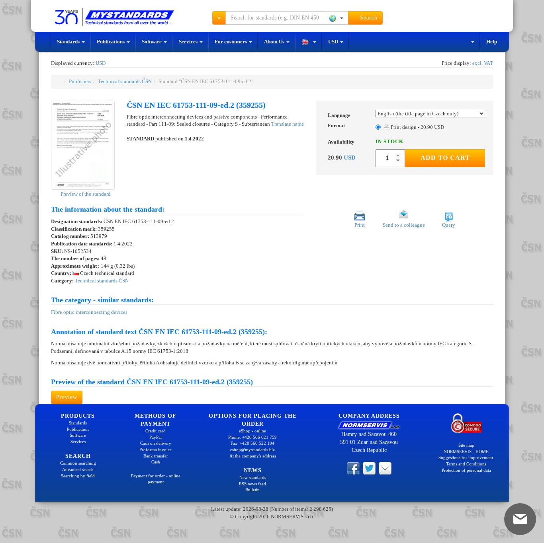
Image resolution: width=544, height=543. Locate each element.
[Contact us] (385, 467)
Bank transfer (155, 455)
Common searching (78, 463)
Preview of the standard (85, 194)
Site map (466, 445)
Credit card (155, 430)
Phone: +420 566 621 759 (252, 437)
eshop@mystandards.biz (252, 449)
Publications (111, 42)
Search (368, 18)
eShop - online (252, 430)
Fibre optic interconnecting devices (89, 312)
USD (333, 42)
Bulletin (252, 489)
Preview (66, 397)
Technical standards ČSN (125, 81)
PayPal (155, 437)
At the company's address (252, 455)
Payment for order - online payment (155, 479)
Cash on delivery (155, 443)
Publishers (80, 81)
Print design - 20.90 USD (416, 127)
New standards (252, 477)
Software (152, 42)
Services (189, 42)
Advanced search (78, 469)
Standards (69, 42)
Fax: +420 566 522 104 (252, 443)
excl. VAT (482, 63)
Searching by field (78, 475)
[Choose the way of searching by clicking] (219, 18)
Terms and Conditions (466, 463)
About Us (275, 42)
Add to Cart (445, 157)
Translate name (287, 124)
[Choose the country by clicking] (336, 18)
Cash (155, 461)
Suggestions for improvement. (466, 457)
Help (491, 42)
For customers (231, 42)
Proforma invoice (155, 449)
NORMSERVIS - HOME (466, 451)
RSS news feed (252, 483)
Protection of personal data (466, 470)
